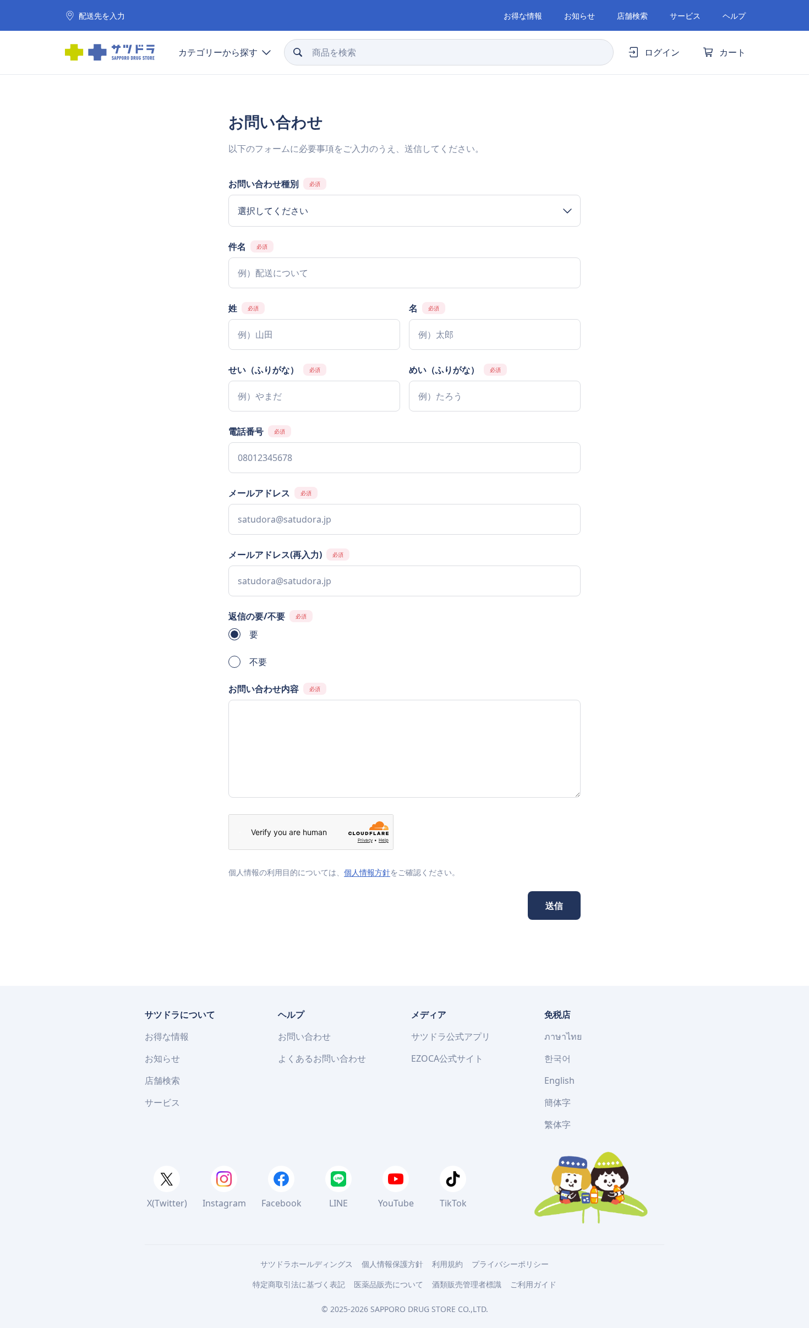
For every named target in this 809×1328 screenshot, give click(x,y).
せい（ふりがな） (263, 370)
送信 (554, 905)
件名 (237, 246)
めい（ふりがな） (444, 370)
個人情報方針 (367, 872)
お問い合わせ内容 (263, 689)
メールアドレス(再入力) (275, 554)
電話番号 (246, 431)
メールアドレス (259, 493)
